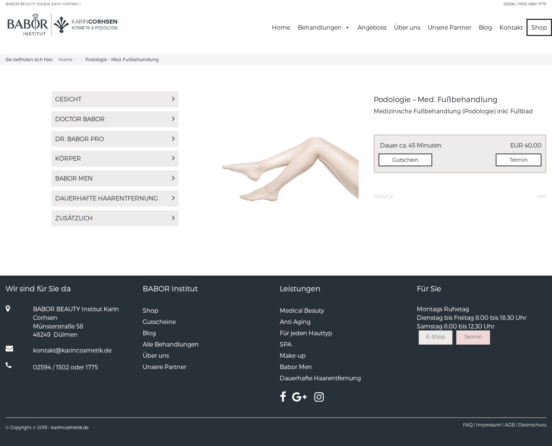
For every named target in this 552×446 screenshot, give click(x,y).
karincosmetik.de (70, 427)
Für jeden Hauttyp (306, 332)
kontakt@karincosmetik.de (72, 350)
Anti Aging (295, 321)
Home (281, 27)
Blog (485, 27)
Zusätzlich (74, 217)
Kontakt (511, 27)
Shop (539, 27)
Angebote (371, 27)
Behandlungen (320, 27)
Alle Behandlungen (171, 344)
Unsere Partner (449, 27)
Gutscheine (159, 321)
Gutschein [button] (405, 160)
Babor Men (74, 178)
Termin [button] (519, 160)
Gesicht (68, 98)
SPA (285, 344)
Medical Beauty (302, 310)
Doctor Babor (80, 118)
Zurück (383, 195)
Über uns (407, 27)
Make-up (293, 355)
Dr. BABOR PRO (79, 138)
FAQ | (469, 424)
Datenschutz (532, 424)
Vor (541, 195)
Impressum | (490, 424)
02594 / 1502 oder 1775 (525, 4)
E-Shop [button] (435, 336)
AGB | (511, 424)
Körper (68, 158)
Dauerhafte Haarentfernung (106, 198)
